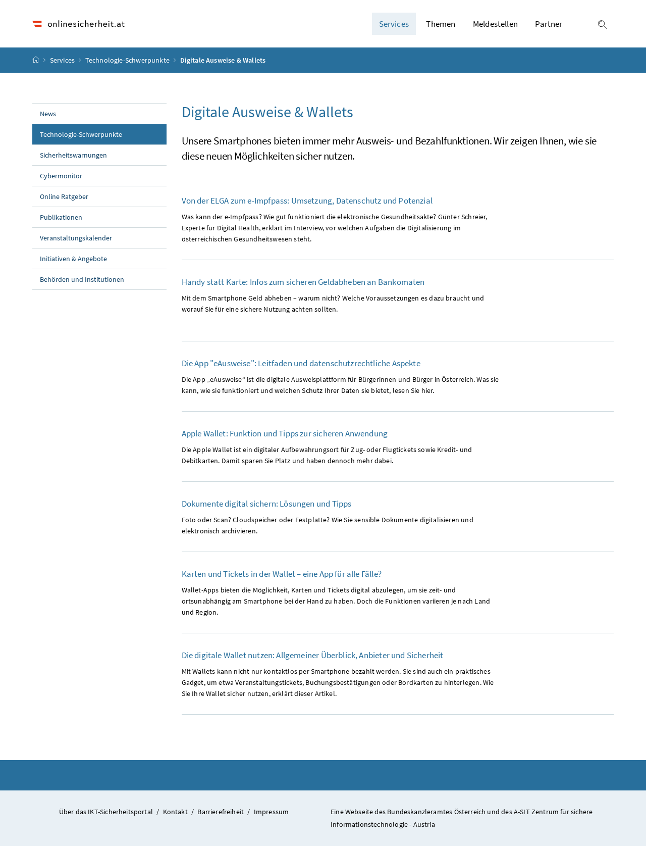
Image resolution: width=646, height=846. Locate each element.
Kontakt (175, 811)
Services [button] (394, 23)
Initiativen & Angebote (73, 258)
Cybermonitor (61, 175)
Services (63, 60)
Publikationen (61, 217)
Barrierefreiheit (220, 811)
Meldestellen (495, 23)
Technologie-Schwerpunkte (128, 60)
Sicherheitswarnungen (73, 155)
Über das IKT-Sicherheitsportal (106, 811)
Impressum (271, 811)
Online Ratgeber (64, 196)
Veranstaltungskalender (76, 237)
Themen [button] (440, 23)
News (48, 113)
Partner (548, 23)
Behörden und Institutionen (82, 279)
